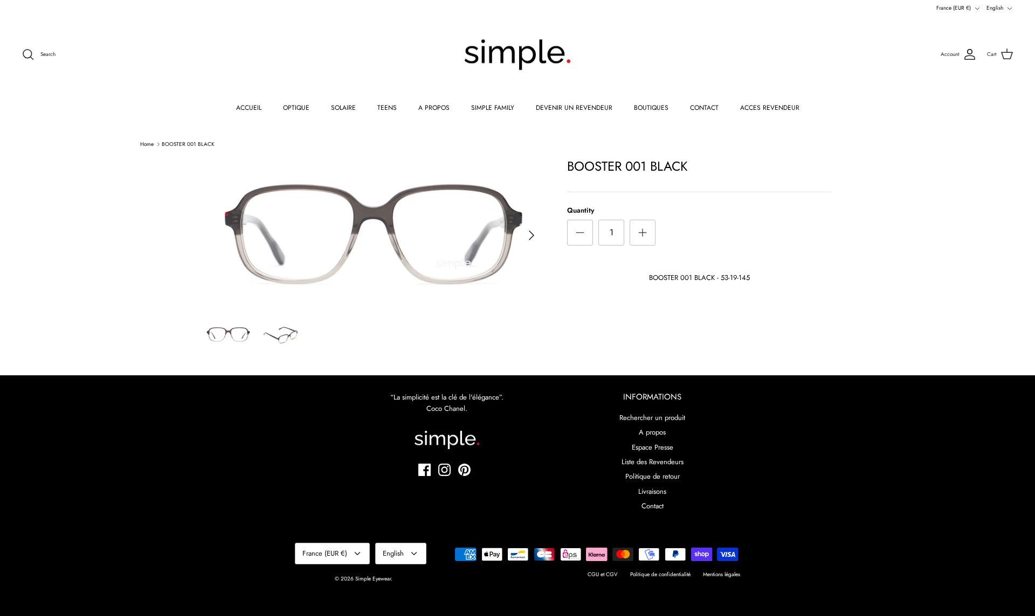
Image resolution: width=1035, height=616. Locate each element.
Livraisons (652, 491)
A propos (652, 432)
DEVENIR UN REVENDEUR (574, 108)
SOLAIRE (343, 108)
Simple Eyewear (373, 579)
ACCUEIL (248, 108)
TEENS (387, 108)
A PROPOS (434, 108)
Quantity (580, 210)
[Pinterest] (464, 470)
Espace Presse (652, 447)
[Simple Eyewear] (517, 54)
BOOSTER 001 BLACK (188, 144)
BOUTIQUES (651, 108)
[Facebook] (424, 470)
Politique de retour (652, 476)
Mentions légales (721, 574)
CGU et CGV (603, 574)
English (994, 8)
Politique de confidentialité (660, 574)
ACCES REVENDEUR (769, 108)
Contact (652, 506)
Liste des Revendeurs (653, 462)
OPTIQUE (296, 108)
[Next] (531, 235)
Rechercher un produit (652, 417)
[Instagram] (444, 470)
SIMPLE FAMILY (492, 108)
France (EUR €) (953, 8)
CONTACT (704, 108)
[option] (373, 235)
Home (147, 144)
